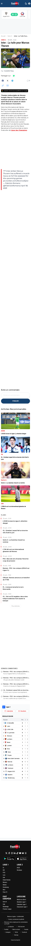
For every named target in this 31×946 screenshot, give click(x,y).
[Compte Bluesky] (23, 853)
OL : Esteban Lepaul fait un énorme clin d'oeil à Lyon (15, 531)
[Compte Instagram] (12, 853)
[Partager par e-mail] (7, 85)
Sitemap (16, 935)
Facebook (24, 932)
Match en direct (16, 929)
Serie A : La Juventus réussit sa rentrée (14, 541)
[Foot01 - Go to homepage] (15, 846)
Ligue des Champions (19, 130)
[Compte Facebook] (9, 853)
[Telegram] (12, 80)
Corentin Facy (9, 71)
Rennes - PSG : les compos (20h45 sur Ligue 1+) (16, 569)
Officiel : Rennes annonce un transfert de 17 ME (16, 579)
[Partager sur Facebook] (2, 80)
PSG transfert (21, 926)
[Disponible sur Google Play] (9, 858)
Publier (15, 401)
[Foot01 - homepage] (15, 4)
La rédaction (11, 926)
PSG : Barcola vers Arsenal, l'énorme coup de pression (16, 560)
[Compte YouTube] (20, 853)
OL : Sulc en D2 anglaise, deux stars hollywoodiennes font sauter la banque (15, 599)
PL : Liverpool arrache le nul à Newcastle (13, 588)
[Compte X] (6, 853)
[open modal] (29, 4)
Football (6, 929)
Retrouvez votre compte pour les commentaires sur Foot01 (16, 923)
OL (2, 454)
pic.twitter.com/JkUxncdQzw (15, 181)
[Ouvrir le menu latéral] (2, 4)
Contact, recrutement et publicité (16, 919)
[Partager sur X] (7, 80)
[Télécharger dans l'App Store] (22, 858)
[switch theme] (26, 3)
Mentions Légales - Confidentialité (15, 916)
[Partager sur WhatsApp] (14, 76)
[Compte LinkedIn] (15, 853)
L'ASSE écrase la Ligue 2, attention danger (15, 522)
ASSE (3, 431)
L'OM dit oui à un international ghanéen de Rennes (13, 550)
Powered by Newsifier (15, 940)
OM (2, 503)
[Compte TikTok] (17, 853)
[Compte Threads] (26, 853)
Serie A (3, 40)
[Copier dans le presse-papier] (2, 85)
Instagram (8, 932)
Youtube (26, 929)
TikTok (16, 932)
